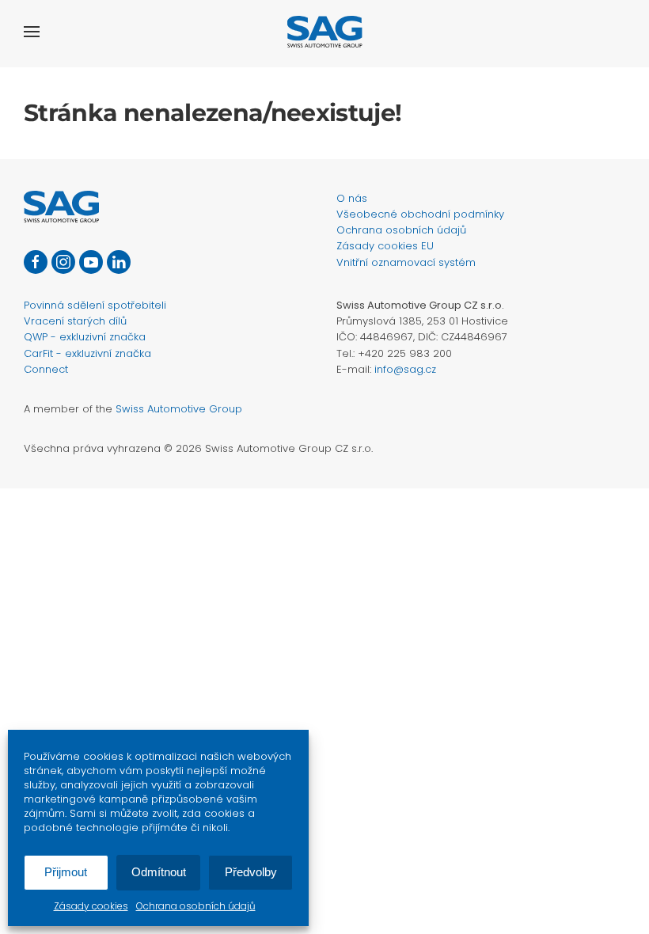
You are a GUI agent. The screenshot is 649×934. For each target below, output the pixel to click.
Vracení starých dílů (75, 320)
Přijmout (65, 872)
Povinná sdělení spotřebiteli (95, 305)
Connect (46, 369)
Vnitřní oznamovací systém (406, 262)
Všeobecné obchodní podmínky (420, 214)
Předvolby (251, 872)
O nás (351, 198)
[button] (32, 31)
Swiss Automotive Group (179, 408)
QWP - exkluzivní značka (85, 336)
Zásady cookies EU (385, 245)
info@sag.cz (405, 369)
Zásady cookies (91, 906)
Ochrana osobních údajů (196, 906)
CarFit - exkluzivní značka (87, 353)
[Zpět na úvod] (324, 31)
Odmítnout (158, 872)
